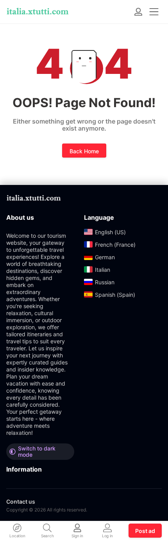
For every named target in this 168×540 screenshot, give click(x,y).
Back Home (84, 151)
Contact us (20, 501)
